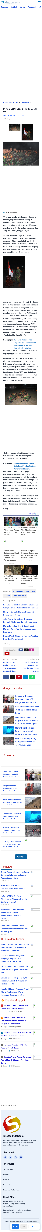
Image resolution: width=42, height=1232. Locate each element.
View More (21, 857)
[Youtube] (7, 653)
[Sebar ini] (6, 677)
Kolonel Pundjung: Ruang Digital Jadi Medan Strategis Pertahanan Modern (25, 466)
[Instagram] (31, 649)
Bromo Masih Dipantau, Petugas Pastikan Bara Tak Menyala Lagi (25, 741)
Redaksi (6, 1180)
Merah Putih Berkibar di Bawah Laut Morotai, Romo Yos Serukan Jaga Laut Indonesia (19, 629)
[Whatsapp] (32, 677)
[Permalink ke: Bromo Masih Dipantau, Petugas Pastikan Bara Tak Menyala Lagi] (8, 741)
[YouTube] (21, 1157)
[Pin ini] (19, 677)
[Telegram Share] (25, 677)
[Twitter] (26, 649)
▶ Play (15, 1226)
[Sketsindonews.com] (10, 2)
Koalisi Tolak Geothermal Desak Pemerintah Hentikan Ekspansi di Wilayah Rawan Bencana (14, 1021)
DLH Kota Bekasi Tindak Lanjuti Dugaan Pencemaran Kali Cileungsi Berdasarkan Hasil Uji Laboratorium (25, 344)
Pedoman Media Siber (11, 1190)
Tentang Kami (8, 1169)
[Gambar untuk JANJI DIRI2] (14, 127)
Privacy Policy (8, 1185)
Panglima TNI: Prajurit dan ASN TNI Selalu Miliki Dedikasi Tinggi (10, 665)
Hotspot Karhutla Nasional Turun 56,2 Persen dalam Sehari (27, 710)
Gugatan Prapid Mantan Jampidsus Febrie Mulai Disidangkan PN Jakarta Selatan (16, 1060)
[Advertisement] (21, 32)
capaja (7, 596)
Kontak (6, 1174)
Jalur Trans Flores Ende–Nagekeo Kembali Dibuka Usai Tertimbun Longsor (26, 720)
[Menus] (39, 2)
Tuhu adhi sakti (19, 596)
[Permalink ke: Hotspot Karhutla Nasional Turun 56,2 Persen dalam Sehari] (8, 709)
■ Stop (24, 1226)
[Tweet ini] (12, 677)
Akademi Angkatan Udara (24, 591)
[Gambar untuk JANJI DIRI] (27, 132)
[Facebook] (21, 649)
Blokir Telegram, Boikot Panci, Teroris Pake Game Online (31, 665)
